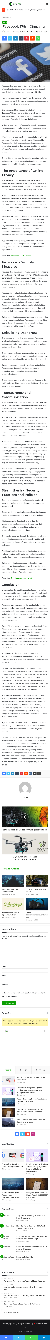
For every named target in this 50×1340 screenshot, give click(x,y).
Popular (23, 1070)
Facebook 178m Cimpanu (21, 255)
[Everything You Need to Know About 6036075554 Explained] (8, 1112)
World (12, 17)
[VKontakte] (30, 773)
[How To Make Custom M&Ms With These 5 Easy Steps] (8, 1229)
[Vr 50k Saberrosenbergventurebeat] (37, 904)
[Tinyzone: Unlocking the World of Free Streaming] (8, 1218)
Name (4, 967)
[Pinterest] (21, 773)
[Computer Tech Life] (15, 4)
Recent (8, 1070)
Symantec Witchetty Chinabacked (11, 890)
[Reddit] (26, 773)
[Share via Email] (35, 773)
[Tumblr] (17, 773)
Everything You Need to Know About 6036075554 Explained (37, 1195)
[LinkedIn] (12, 773)
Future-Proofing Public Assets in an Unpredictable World (12, 1195)
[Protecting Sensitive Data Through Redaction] (8, 1080)
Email (4, 975)
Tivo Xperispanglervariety (22, 578)
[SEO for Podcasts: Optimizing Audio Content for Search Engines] (8, 1239)
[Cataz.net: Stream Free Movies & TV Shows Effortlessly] (8, 1249)
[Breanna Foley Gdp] (8, 1260)
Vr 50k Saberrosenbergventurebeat (37, 915)
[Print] (39, 773)
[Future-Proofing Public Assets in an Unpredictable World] (8, 1102)
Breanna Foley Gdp (24, 1257)
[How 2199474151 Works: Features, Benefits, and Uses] (8, 1122)
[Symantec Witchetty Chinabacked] (13, 881)
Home (6, 17)
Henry (7, 32)
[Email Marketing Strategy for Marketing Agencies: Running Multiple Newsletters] (8, 1091)
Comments (40, 1070)
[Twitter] (8, 773)
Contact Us (28, 1331)
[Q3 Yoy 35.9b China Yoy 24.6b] (37, 881)
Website (5, 984)
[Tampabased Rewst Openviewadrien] (13, 904)
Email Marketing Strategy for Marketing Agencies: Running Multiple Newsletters (29, 1090)
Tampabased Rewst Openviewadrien (10, 914)
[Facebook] (4, 773)
